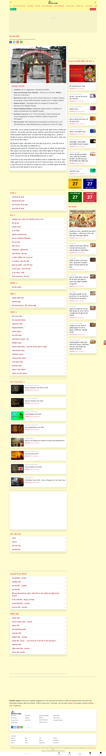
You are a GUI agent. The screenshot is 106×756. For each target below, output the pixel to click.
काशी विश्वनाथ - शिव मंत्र (19, 253)
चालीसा (12, 283)
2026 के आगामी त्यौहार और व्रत (80, 61)
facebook (12, 727)
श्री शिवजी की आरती (18, 197)
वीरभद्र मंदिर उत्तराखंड (18, 652)
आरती (12, 193)
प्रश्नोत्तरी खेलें (16, 549)
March (12, 742)
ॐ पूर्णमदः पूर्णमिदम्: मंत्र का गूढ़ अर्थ (22, 257)
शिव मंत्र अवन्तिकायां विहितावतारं (21, 238)
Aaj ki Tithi (27, 720)
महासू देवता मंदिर (16, 633)
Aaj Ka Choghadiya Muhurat (44, 716)
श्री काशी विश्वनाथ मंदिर (19, 629)
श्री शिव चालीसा (16, 287)
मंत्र (11, 215)
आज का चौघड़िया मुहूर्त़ (47, 6)
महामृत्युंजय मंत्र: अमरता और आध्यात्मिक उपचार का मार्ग (27, 219)
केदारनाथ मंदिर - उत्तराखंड (19, 607)
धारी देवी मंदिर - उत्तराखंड (19, 586)
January (13, 738)
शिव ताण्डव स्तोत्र (17, 316)
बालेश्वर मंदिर (15, 626)
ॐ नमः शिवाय (16, 231)
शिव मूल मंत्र (15, 223)
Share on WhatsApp (21, 42)
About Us (13, 715)
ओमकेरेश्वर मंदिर (16, 645)
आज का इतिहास (89, 6)
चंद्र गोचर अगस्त (79, 6)
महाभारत (14, 542)
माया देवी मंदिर (16, 589)
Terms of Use (56, 717)
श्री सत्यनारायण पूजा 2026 (19, 6)
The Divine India (53, 2)
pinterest (18, 727)
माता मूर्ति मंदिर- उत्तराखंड (19, 578)
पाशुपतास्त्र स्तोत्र (17, 324)
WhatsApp (13, 9)
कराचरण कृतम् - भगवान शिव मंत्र (21, 269)
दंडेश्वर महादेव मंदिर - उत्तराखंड (20, 648)
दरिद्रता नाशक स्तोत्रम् (18, 369)
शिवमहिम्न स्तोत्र (16, 343)
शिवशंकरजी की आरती (18, 201)
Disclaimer (27, 715)
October (55, 738)
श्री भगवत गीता (16, 546)
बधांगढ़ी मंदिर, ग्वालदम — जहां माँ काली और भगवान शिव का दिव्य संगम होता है (33, 641)
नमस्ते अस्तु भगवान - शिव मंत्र (20, 276)
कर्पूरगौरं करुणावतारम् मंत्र (19, 234)
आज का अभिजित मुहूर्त (59, 6)
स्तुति (12, 294)
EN (105, 341)
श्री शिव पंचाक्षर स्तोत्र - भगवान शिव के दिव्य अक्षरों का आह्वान (29, 347)
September (42, 742)
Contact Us (13, 717)
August (41, 740)
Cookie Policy (14, 722)
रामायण (14, 538)
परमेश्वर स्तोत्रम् (16, 331)
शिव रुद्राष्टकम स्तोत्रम (18, 320)
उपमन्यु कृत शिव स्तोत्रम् (19, 358)
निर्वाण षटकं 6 (16, 246)
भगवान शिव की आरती (18, 208)
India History (13, 736)
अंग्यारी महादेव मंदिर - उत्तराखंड (21, 603)
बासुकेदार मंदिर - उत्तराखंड (19, 637)
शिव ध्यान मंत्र (16, 242)
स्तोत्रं (12, 312)
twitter (15, 727)
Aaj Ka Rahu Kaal (43, 719)
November (55, 740)
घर (10, 6)
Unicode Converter (58, 720)
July (40, 738)
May (26, 740)
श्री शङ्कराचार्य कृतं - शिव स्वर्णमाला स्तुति (24, 305)
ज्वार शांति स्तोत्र (17, 335)
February (13, 740)
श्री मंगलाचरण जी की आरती (20, 205)
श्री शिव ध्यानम (16, 227)
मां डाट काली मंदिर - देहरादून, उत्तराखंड (23, 600)
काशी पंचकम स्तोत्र (17, 362)
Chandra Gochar (43, 722)
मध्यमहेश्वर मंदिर (16, 582)
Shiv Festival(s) (16, 382)
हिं (104, 343)
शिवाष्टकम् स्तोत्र (17, 366)
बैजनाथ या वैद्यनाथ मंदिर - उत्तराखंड (22, 622)
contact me (71, 703)
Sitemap (27, 717)
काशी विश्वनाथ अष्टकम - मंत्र (20, 339)
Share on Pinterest (18, 42)
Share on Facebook (10, 42)
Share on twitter (14, 42)
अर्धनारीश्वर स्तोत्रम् (17, 354)
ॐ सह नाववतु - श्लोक (18, 273)
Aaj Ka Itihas (56, 715)
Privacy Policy (14, 720)
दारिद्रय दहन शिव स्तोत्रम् (19, 373)
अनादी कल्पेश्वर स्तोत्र (18, 350)
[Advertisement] (53, 22)
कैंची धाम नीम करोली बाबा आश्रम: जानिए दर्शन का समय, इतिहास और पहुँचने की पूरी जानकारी (35, 595)
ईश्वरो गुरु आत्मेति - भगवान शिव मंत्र (22, 265)
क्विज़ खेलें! (37, 6)
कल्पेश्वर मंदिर (16, 618)
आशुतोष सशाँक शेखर (18, 298)
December (55, 742)
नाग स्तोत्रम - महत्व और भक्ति (20, 261)
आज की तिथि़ (30, 6)
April (26, 738)
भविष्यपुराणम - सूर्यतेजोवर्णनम (20, 250)
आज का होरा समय (70, 6)
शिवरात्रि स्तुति (16, 302)
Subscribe (92, 9)
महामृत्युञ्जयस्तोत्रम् (17, 328)
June (26, 742)
